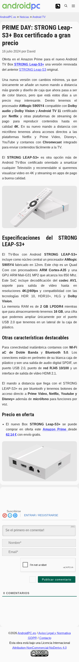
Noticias (24, 17)
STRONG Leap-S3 (32, 69)
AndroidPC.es (8, 17)
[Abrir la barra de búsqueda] (65, 6)
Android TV (39, 17)
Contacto (45, 638)
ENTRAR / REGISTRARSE (40, 515)
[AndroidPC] (21, 6)
